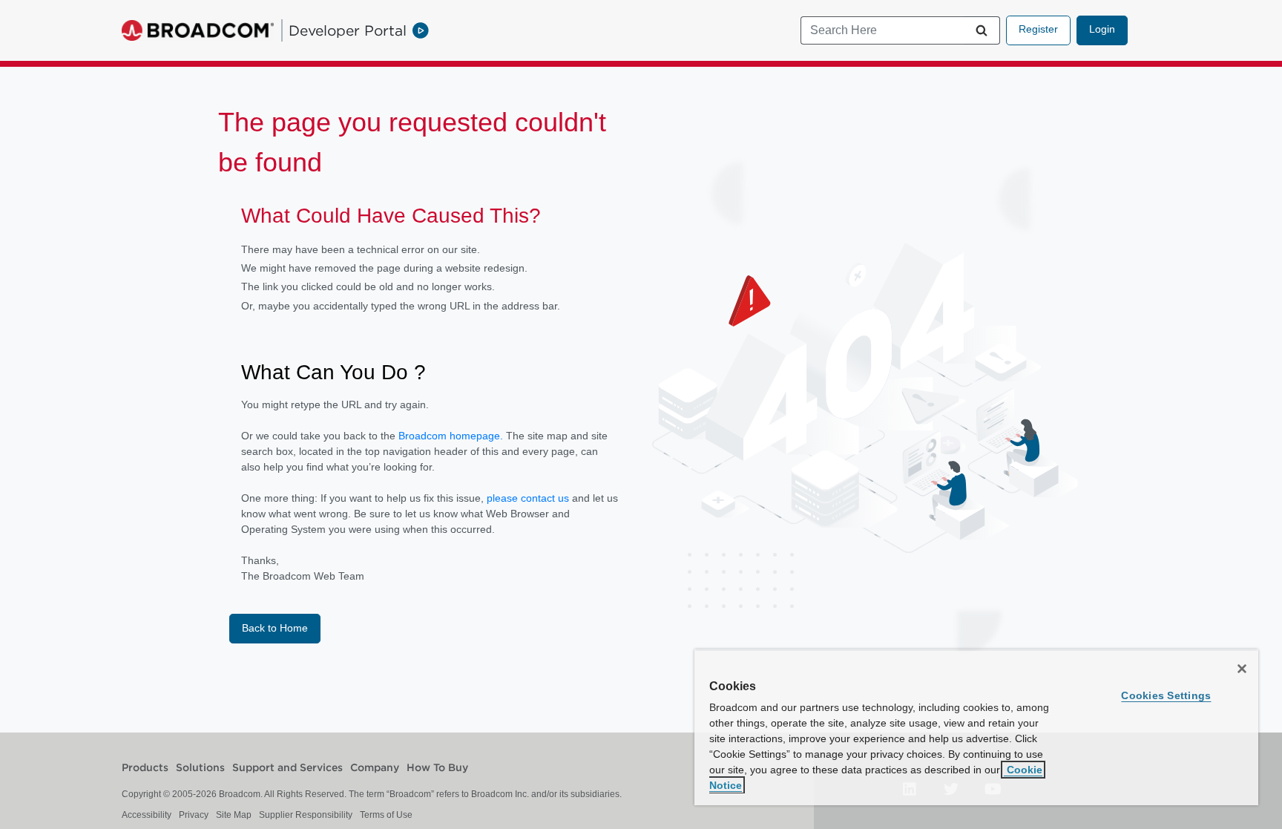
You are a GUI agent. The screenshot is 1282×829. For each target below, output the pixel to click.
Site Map (234, 815)
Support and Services (287, 768)
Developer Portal (348, 30)
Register (1038, 29)
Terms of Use (386, 815)
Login (1102, 29)
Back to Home (275, 628)
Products (145, 768)
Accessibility (146, 815)
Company (374, 768)
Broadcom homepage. (450, 436)
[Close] (1241, 668)
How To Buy (437, 768)
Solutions (200, 768)
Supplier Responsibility (305, 815)
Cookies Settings (1166, 695)
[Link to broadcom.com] (198, 30)
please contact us (529, 498)
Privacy (193, 815)
